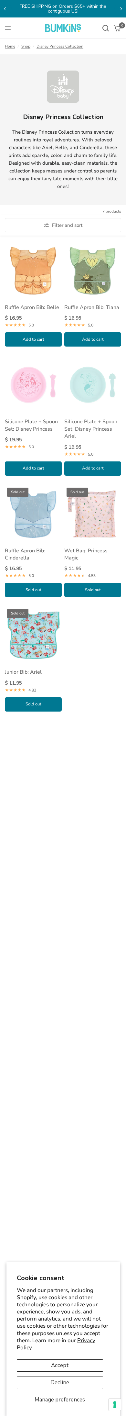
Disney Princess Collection (60, 46)
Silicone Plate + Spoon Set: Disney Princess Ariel (90, 429)
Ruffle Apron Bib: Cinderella (25, 554)
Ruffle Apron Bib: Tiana (91, 307)
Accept (60, 1365)
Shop (25, 46)
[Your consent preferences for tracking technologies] (115, 1405)
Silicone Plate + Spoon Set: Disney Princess (31, 425)
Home (10, 46)
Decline (59, 1382)
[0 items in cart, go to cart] (116, 28)
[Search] (105, 28)
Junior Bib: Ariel (23, 672)
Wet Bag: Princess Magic (86, 554)
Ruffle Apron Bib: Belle (32, 307)
